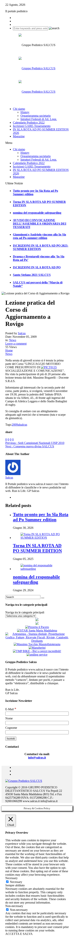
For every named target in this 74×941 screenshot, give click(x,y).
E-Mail (10, 709)
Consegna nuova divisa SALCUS (29, 446)
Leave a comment (16, 343)
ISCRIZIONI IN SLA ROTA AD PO (37, 267)
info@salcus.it (37, 757)
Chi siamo (19, 108)
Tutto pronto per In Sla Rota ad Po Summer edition (40, 517)
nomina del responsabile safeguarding (37, 212)
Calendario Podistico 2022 (29, 122)
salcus (23, 424)
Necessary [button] (11, 878)
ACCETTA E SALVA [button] (19, 933)
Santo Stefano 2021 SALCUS (32, 274)
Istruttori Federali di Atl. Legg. (38, 119)
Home (9, 350)
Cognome (11, 727)
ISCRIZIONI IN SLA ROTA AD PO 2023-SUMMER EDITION (40, 247)
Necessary (16, 882)
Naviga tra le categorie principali (24, 612)
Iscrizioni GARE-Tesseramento (31, 126)
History (24, 112)
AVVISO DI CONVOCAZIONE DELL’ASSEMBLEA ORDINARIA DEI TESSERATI (39, 224)
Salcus (9, 477)
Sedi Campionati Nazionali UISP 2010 (34, 443)
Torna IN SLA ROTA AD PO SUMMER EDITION (37, 548)
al (19, 424)
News (12, 340)
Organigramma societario (35, 115)
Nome (9, 718)
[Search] (42, 597)
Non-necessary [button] (14, 906)
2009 (15, 424)
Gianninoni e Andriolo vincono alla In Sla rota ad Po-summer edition (39, 236)
